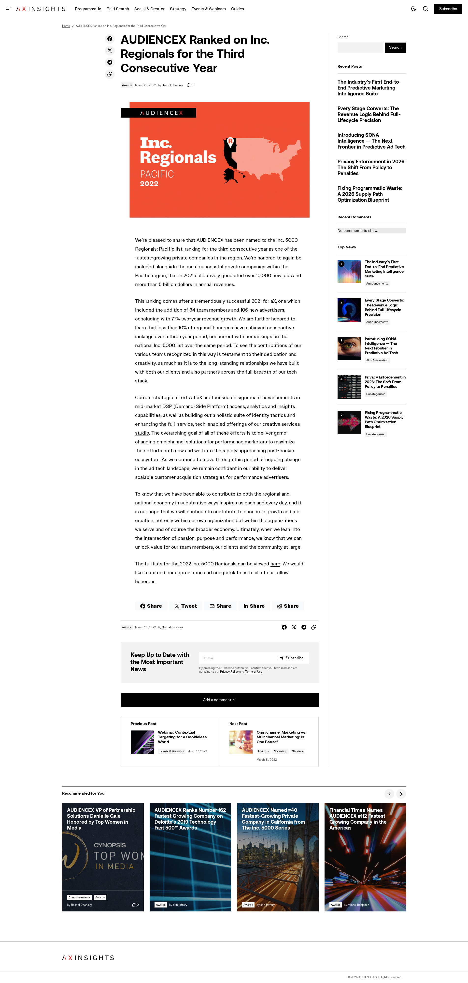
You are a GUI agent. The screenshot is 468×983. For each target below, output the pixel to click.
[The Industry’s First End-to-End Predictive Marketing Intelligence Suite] (349, 271)
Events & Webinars (171, 751)
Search (343, 37)
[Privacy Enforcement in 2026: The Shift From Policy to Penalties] (349, 387)
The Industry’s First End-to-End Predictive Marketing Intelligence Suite (369, 88)
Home (66, 26)
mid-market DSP (153, 406)
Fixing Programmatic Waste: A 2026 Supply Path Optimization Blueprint (370, 194)
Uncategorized (375, 394)
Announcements (377, 283)
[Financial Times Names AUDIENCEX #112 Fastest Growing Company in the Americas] (365, 857)
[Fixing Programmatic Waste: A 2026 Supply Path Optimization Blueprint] (349, 422)
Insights (263, 751)
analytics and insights (271, 406)
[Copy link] (110, 74)
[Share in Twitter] (110, 51)
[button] (8, 9)
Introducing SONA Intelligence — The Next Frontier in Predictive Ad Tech (372, 141)
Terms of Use (253, 671)
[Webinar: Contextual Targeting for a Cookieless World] (170, 742)
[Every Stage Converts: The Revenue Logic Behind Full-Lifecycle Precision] (349, 310)
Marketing (280, 751)
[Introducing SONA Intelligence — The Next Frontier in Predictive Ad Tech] (349, 348)
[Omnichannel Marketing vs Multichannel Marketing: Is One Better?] (269, 742)
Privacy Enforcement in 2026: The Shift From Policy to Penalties (372, 168)
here (275, 564)
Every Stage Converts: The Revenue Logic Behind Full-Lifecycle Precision (369, 115)
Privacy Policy (229, 671)
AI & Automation (377, 360)
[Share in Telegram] (110, 62)
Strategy (298, 751)
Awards (127, 85)
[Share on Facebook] (110, 39)
